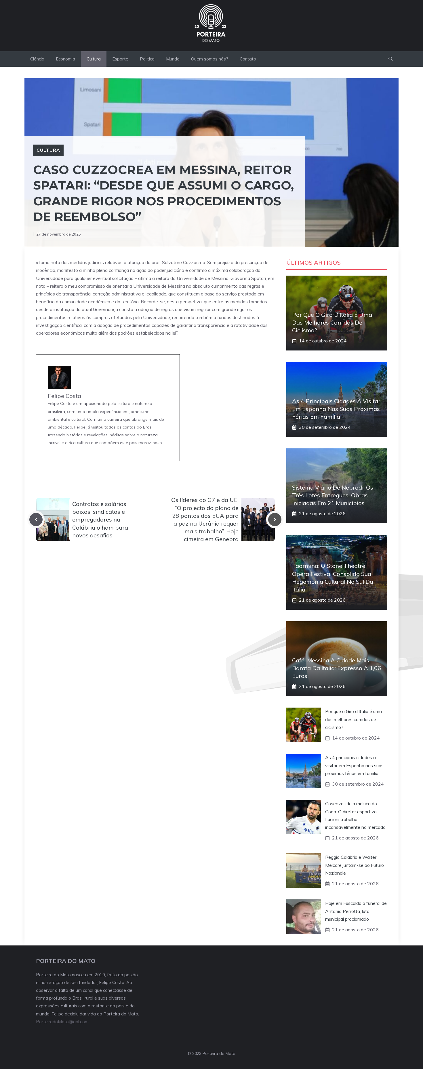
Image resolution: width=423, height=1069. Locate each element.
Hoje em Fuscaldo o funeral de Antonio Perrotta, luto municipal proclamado (356, 911)
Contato (248, 59)
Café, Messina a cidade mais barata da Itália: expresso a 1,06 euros (336, 668)
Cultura (94, 59)
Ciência (37, 59)
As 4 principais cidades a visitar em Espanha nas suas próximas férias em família (336, 408)
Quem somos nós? (209, 59)
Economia (65, 59)
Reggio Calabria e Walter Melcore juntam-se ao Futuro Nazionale (354, 864)
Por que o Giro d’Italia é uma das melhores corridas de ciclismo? (332, 322)
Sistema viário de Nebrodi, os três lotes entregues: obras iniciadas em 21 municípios (332, 495)
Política (147, 59)
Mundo (173, 59)
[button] (391, 59)
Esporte (120, 59)
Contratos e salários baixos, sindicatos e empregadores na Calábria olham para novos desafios (100, 519)
